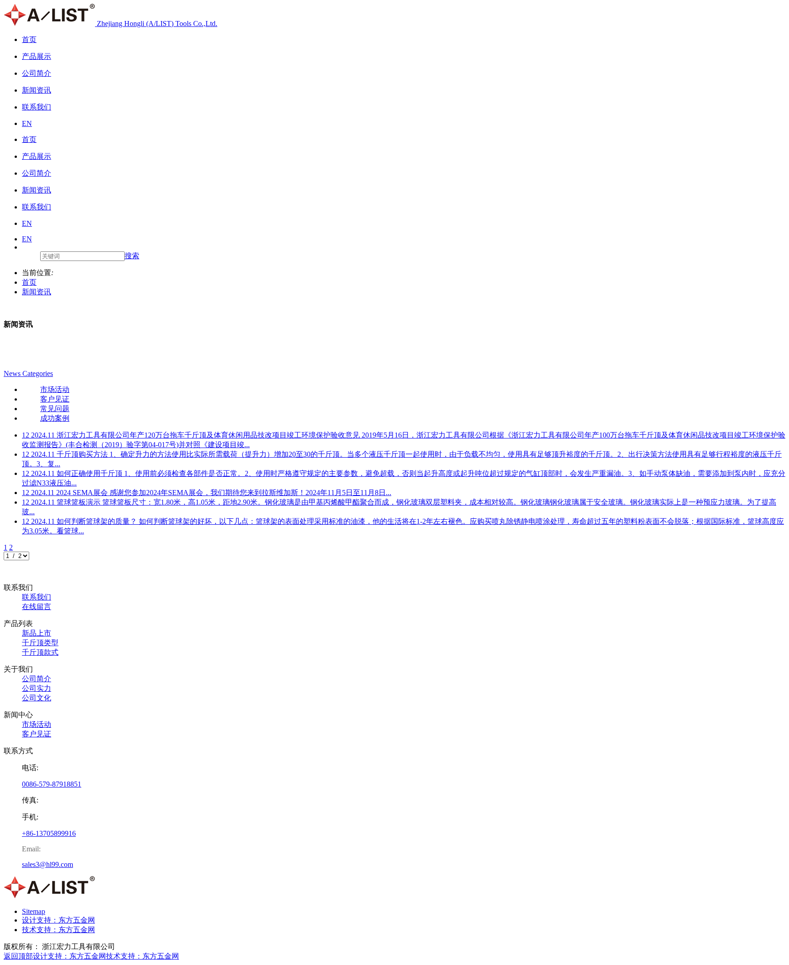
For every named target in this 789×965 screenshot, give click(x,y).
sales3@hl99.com (47, 864)
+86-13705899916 (49, 833)
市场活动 (36, 724)
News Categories (28, 373)
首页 (29, 282)
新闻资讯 (36, 292)
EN (27, 239)
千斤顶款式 (40, 652)
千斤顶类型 (40, 643)
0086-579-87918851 (51, 784)
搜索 (132, 256)
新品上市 (36, 633)
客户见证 (36, 734)
